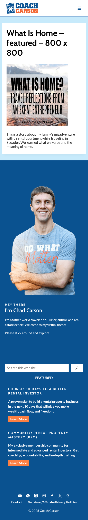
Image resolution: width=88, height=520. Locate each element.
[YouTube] (20, 495)
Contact (17, 502)
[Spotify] (28, 495)
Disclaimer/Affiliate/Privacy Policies (52, 502)
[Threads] (67, 495)
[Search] (77, 368)
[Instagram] (44, 495)
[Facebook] (52, 495)
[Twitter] (59, 495)
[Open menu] (79, 8)
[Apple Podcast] (36, 495)
